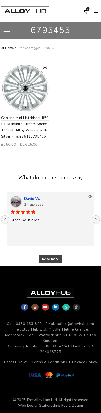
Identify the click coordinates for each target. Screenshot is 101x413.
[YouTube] (45, 307)
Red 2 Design (72, 405)
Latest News (16, 362)
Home (9, 48)
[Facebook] (24, 307)
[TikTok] (76, 307)
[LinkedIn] (55, 307)
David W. (32, 198)
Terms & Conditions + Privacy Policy (64, 362)
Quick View (45, 68)
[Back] (7, 31)
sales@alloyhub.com (75, 323)
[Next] (96, 219)
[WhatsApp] (66, 307)
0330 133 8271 (30, 323)
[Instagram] (35, 307)
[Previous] (5, 219)
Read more (50, 259)
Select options (18, 153)
